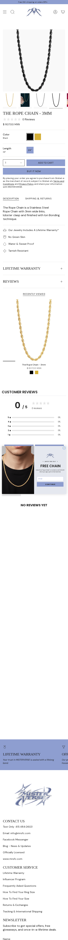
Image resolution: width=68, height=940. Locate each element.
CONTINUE (50, 484)
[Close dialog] (64, 448)
